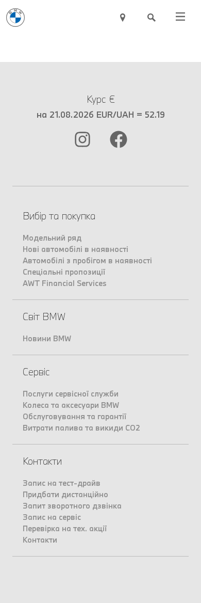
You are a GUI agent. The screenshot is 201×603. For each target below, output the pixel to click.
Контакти (40, 540)
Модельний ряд (52, 238)
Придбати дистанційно (65, 494)
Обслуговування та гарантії (74, 416)
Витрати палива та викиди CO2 (81, 428)
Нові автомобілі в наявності (75, 249)
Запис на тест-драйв (61, 483)
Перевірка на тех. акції (65, 528)
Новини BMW (47, 338)
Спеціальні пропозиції (64, 272)
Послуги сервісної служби (71, 394)
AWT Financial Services (65, 283)
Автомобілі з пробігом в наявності (87, 260)
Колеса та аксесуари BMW (71, 405)
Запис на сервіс (52, 517)
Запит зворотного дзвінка (72, 506)
